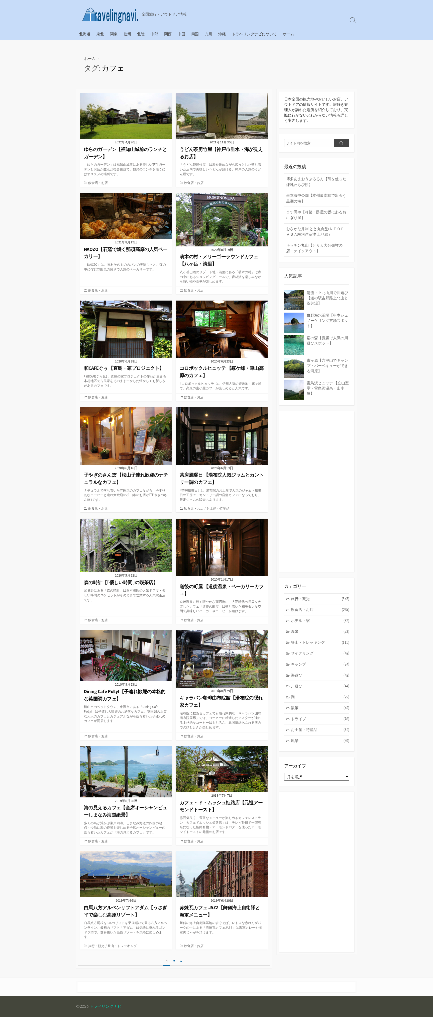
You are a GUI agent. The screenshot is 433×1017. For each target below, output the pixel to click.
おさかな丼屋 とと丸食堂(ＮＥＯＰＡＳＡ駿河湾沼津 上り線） (315, 231)
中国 (181, 34)
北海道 (84, 34)
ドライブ (320, 718)
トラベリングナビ (105, 1006)
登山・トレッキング (122, 946)
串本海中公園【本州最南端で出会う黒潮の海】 (316, 198)
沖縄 (222, 34)
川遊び (320, 686)
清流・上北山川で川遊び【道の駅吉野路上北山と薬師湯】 (327, 298)
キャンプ (320, 664)
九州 (208, 34)
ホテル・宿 (320, 620)
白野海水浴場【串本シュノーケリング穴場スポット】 (327, 320)
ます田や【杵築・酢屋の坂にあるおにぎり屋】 (316, 215)
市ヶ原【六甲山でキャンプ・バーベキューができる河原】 (327, 365)
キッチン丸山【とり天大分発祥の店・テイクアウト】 (314, 248)
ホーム (288, 34)
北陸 (141, 34)
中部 (154, 34)
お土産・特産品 (217, 508)
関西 (168, 34)
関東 (114, 34)
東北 (100, 34)
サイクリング (320, 653)
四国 (195, 34)
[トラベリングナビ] (110, 14)
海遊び (320, 675)
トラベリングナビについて (254, 34)
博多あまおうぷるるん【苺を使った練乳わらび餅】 (316, 181)
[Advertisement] (316, 491)
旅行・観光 (96, 946)
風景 (320, 740)
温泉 (320, 631)
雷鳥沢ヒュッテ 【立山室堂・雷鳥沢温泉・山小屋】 (328, 388)
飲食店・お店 (98, 183)
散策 (320, 707)
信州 (127, 34)
